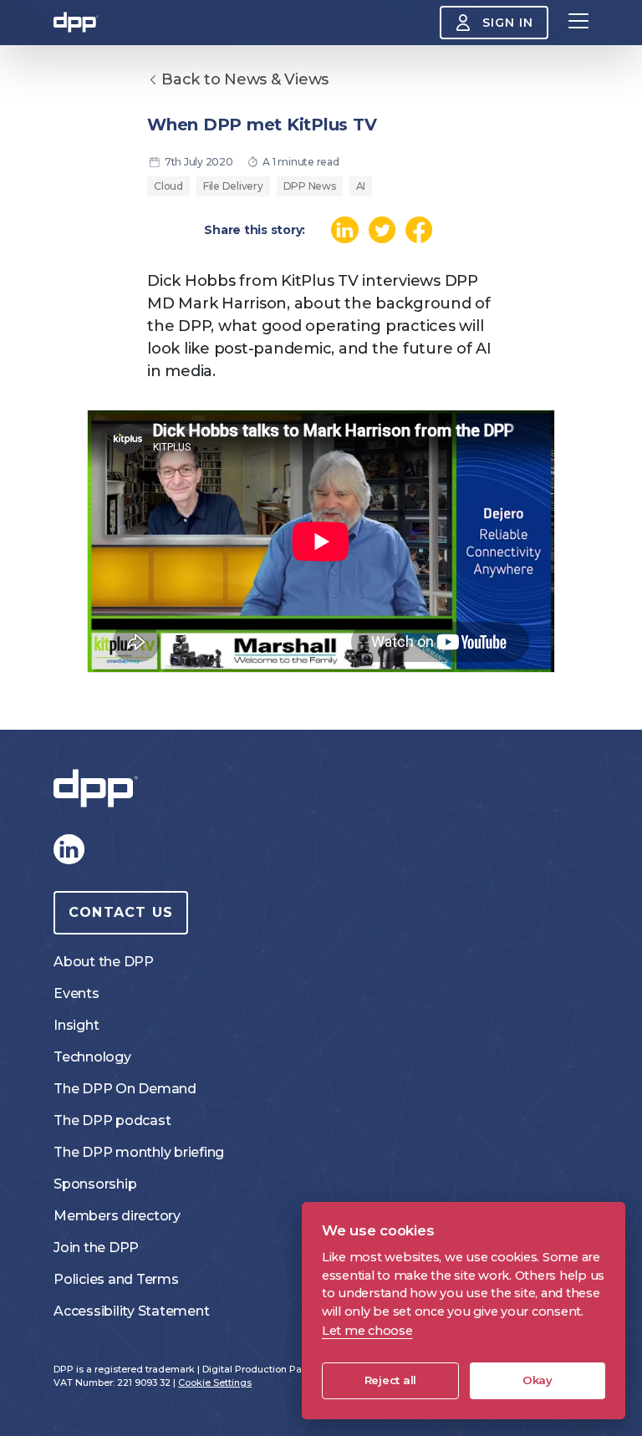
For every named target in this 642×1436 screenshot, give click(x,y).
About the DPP (104, 962)
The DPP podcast (112, 1120)
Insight (76, 1025)
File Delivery (233, 186)
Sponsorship (95, 1184)
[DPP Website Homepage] (99, 788)
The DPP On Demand (125, 1089)
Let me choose (367, 1330)
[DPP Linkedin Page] (69, 849)
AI (361, 186)
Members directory (117, 1216)
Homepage (76, 23)
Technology (92, 1057)
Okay (537, 1380)
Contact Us (121, 912)
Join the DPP (96, 1247)
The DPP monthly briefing (139, 1152)
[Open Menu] (578, 22)
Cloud (168, 186)
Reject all (390, 1380)
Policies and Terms (116, 1279)
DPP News (309, 186)
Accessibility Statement (131, 1311)
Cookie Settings (215, 1382)
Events (76, 993)
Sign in (507, 22)
